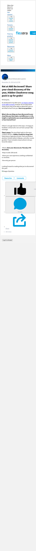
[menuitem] (11, 38)
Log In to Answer (7, 240)
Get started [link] (9, 13)
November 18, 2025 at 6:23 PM (11, 82)
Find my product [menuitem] (10, 35)
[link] (11, 13)
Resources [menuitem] (10, 46)
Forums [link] (10, 25)
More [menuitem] (9, 55)
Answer (20, 212)
